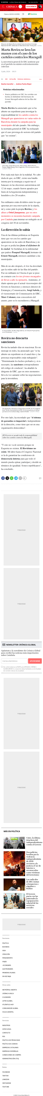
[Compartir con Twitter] (7, 478)
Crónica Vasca (8, 993)
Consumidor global (10, 1008)
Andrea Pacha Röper (24, 84)
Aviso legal (6, 1029)
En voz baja (6, 976)
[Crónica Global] (12, 6)
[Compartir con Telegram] (16, 478)
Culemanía (6, 997)
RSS (3, 1036)
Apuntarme (35, 661)
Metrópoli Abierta (9, 990)
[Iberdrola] (32, 14)
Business (5, 947)
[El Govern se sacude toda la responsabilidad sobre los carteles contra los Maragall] (19, 436)
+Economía (6, 965)
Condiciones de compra (11, 1055)
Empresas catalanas (10, 1047)
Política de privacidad (11, 1040)
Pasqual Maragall (24, 79)
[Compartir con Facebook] (3, 478)
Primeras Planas (8, 973)
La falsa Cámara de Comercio (17, 2)
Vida (4, 951)
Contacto (6, 1033)
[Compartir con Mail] (20, 478)
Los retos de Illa (33, 2)
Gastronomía (7, 969)
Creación (6, 954)
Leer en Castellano (7, 10)
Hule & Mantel (8, 1012)
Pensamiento (7, 958)
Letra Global (7, 1001)
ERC (6, 79)
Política (5, 943)
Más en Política (12, 831)
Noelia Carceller (7, 84)
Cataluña (12, 79)
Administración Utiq (10, 1059)
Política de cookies (10, 1044)
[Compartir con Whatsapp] (11, 478)
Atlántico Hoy (8, 1005)
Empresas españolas (10, 1051)
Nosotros (6, 1025)
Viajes (4, 962)
